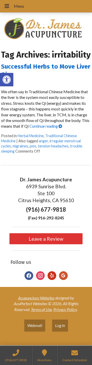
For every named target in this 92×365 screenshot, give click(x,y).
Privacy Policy (65, 309)
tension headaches (53, 146)
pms (33, 146)
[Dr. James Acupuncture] (46, 29)
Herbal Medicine (31, 136)
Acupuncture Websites (36, 297)
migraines (20, 146)
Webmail (34, 325)
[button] (6, 79)
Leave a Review (46, 239)
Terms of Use (41, 309)
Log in (60, 325)
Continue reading (44, 126)
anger (43, 141)
